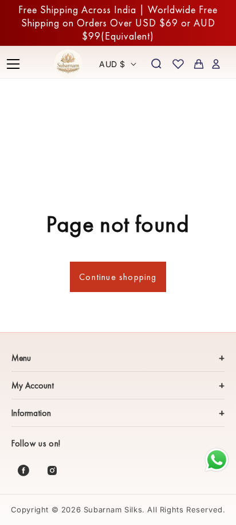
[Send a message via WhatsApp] (216, 459)
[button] (13, 63)
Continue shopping (117, 277)
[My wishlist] (178, 63)
